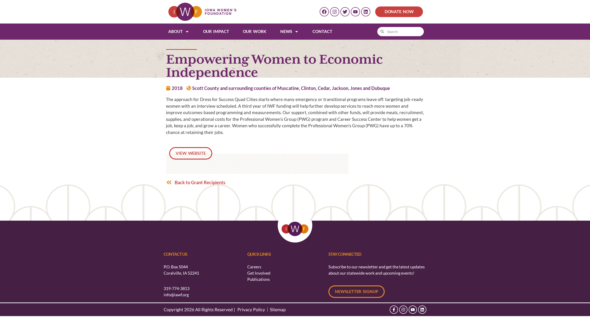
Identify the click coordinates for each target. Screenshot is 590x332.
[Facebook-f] (394, 309)
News (286, 31)
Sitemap (278, 309)
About (175, 31)
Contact (322, 31)
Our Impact (216, 31)
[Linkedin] (365, 11)
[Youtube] (355, 11)
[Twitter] (345, 11)
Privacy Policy (251, 309)
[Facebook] (324, 11)
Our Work (254, 31)
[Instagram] (334, 11)
